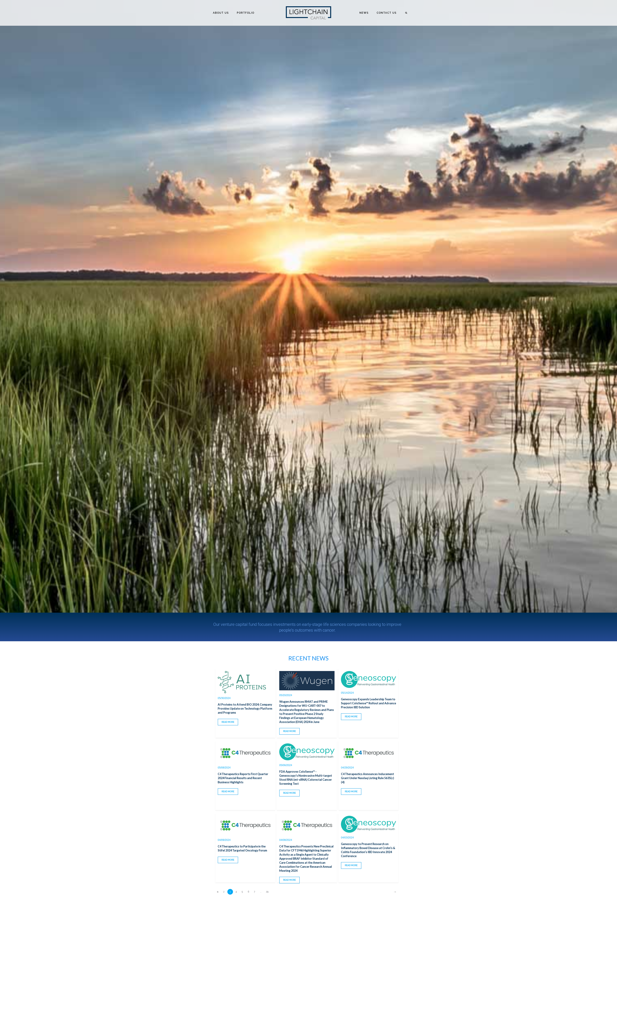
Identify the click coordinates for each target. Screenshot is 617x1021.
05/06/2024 (285, 765)
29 (267, 891)
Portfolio (245, 12)
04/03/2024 (347, 837)
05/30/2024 (224, 698)
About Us (221, 12)
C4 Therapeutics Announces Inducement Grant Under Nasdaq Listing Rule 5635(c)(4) (367, 778)
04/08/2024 (285, 840)
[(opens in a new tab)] (245, 682)
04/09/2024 (224, 840)
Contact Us (387, 12)
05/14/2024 (347, 692)
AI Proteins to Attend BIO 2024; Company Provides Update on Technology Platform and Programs (245, 708)
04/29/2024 (347, 767)
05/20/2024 (285, 695)
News (364, 12)
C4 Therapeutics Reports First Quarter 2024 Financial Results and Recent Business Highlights (243, 778)
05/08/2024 (224, 767)
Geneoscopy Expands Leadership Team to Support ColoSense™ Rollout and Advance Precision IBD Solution (368, 703)
